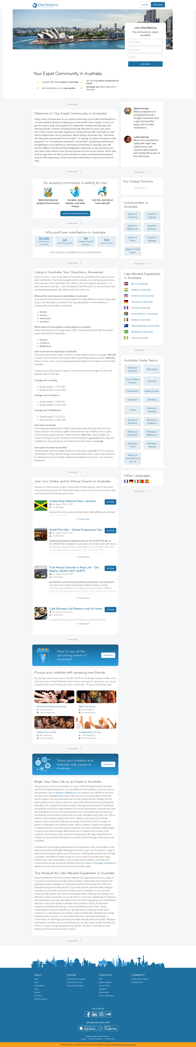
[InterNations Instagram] (101, 1014)
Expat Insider (104, 992)
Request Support (105, 982)
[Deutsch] (131, 481)
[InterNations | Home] (44, 5)
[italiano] (136, 481)
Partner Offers (104, 985)
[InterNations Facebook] (88, 1014)
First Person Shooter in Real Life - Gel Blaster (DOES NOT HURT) (74, 569)
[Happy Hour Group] (55, 728)
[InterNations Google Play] (108, 1028)
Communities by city (74, 982)
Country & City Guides (75, 985)
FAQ (100, 979)
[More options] (80, 104)
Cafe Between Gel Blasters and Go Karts (75, 609)
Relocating (152, 369)
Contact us (38, 995)
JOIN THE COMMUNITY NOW (75, 213)
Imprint (84, 1039)
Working (152, 399)
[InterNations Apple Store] (87, 1028)
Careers (37, 992)
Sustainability (39, 985)
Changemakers (137, 982)
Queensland (57, 795)
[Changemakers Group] (97, 728)
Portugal (98, 863)
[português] (142, 481)
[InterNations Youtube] (108, 1014)
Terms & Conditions (96, 1039)
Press (36, 989)
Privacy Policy (110, 1039)
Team (36, 982)
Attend (110, 502)
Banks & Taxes (152, 391)
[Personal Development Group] (55, 702)
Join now (145, 64)
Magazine (103, 989)
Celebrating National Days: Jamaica (72, 501)
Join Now (158, 4)
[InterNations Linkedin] (94, 1014)
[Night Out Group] (97, 702)
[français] (126, 481)
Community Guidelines (140, 979)
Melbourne (71, 792)
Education (133, 399)
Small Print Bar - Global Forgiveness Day (75, 530)
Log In (145, 4)
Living (132, 409)
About (36, 979)
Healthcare (132, 391)
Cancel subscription (106, 995)
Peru (88, 863)
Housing (152, 381)
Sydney (59, 792)
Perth (99, 792)
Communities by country (76, 979)
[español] (147, 481)
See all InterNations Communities (120, 1044)
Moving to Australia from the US (132, 458)
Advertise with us (40, 999)
